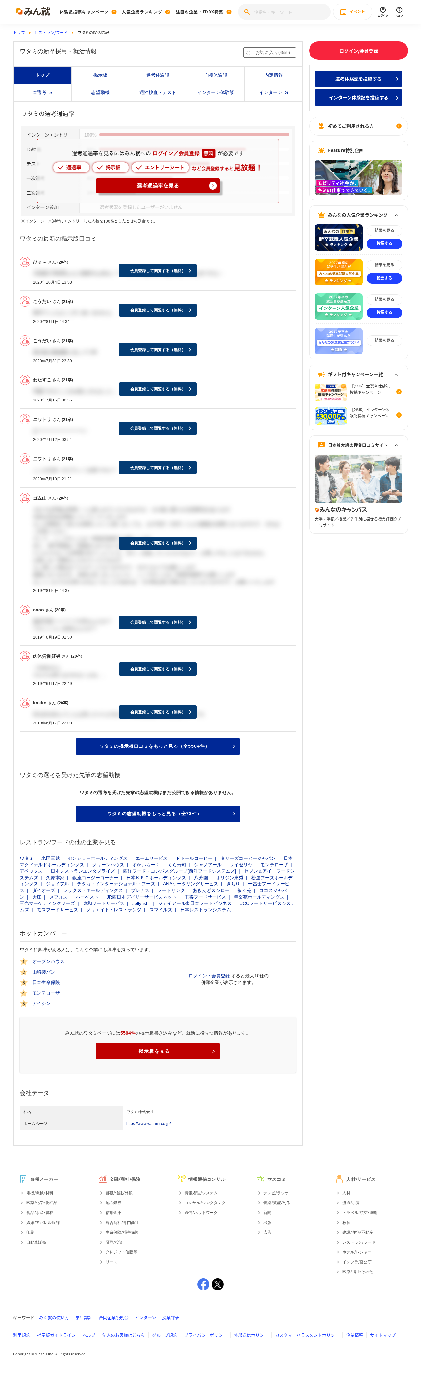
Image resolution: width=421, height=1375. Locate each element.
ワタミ (27, 858)
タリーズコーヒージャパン (248, 858)
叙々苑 (244, 890)
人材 (346, 1193)
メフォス (58, 897)
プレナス (140, 890)
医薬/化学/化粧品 (41, 1203)
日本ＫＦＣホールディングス (156, 877)
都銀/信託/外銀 (119, 1193)
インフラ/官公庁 (357, 1262)
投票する (384, 244)
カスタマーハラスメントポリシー (307, 1335)
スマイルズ (160, 909)
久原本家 (55, 877)
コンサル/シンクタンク (205, 1203)
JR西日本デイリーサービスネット (142, 897)
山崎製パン (43, 972)
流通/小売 (351, 1203)
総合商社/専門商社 (122, 1222)
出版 (267, 1222)
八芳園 (201, 877)
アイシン (41, 1003)
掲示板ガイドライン (56, 1335)
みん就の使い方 (54, 1317)
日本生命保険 (46, 982)
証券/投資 (114, 1242)
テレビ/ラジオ (276, 1193)
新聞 (267, 1212)
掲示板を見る (154, 1051)
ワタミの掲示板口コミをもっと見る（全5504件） (154, 746)
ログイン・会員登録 (209, 975)
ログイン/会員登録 (358, 50)
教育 (346, 1222)
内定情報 (273, 75)
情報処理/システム (201, 1193)
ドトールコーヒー (194, 858)
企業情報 (354, 1335)
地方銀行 (113, 1203)
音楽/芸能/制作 (276, 1203)
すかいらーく (146, 864)
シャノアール (208, 864)
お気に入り (272, 52)
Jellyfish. (141, 903)
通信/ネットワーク (201, 1212)
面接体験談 (215, 75)
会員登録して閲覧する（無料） (158, 270)
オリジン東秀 (229, 877)
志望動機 (100, 92)
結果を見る (384, 231)
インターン (145, 1317)
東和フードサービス (103, 903)
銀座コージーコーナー (95, 877)
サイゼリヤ (241, 864)
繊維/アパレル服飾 (43, 1222)
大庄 (36, 897)
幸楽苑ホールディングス (259, 897)
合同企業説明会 (114, 1317)
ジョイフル (57, 883)
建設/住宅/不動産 (357, 1232)
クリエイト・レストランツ (113, 909)
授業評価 (170, 1317)
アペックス (31, 871)
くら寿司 (177, 864)
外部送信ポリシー (251, 1335)
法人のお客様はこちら (123, 1335)
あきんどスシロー (211, 890)
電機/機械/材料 (39, 1193)
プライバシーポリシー (205, 1335)
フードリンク (171, 890)
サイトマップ (383, 1335)
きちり (233, 883)
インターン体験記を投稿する (358, 97)
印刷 (30, 1232)
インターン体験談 (215, 92)
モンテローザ (274, 864)
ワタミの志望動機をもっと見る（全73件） (154, 813)
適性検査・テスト (157, 92)
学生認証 (83, 1317)
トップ (19, 32)
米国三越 (50, 858)
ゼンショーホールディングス (98, 858)
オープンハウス (48, 961)
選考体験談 (157, 75)
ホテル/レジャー (357, 1252)
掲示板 (100, 75)
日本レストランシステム (205, 909)
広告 (267, 1232)
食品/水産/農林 (39, 1212)
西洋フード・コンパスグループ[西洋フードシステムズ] (179, 871)
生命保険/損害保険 (122, 1232)
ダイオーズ (43, 890)
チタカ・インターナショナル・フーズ (116, 883)
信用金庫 (113, 1212)
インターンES (273, 92)
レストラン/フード (51, 32)
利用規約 (21, 1335)
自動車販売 (36, 1242)
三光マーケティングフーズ (47, 903)
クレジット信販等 (121, 1252)
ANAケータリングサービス (190, 883)
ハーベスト (87, 897)
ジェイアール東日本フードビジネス (195, 903)
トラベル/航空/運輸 (359, 1212)
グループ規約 (164, 1335)
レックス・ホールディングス (93, 890)
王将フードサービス (205, 897)
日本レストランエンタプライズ (83, 871)
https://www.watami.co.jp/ (148, 1123)
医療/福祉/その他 (357, 1272)
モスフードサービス (57, 909)
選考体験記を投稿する (358, 78)
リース (111, 1262)
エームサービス (152, 858)
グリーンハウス (108, 864)
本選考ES (42, 92)
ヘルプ (89, 1335)
